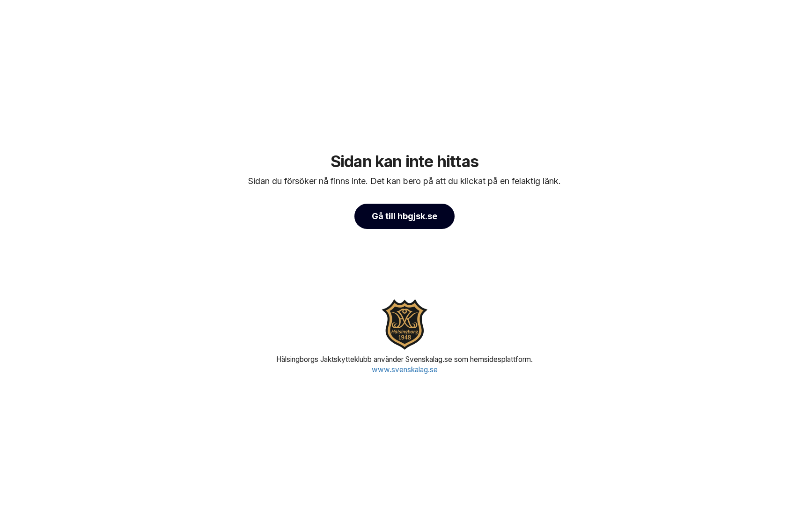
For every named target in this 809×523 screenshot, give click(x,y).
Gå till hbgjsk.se (404, 216)
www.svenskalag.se (405, 369)
